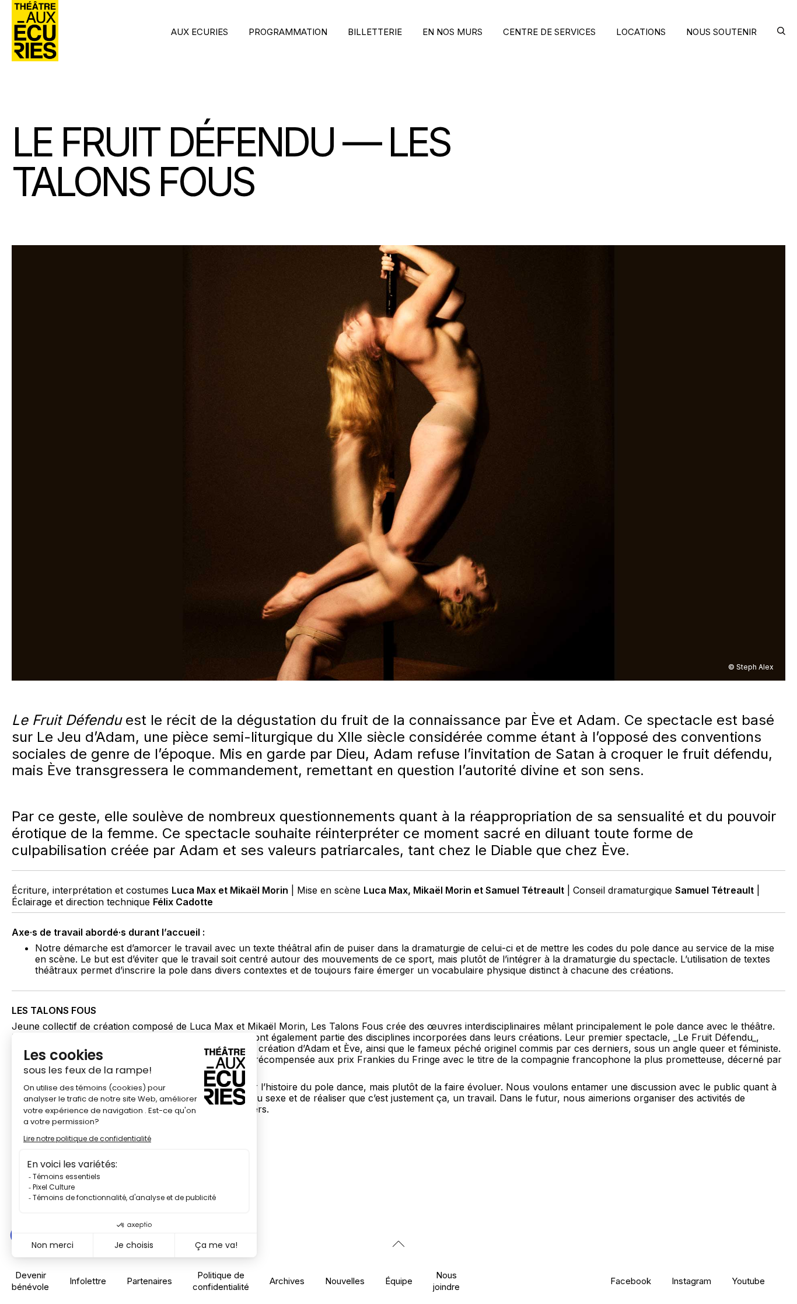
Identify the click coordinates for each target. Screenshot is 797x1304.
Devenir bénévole (30, 1281)
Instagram (691, 1280)
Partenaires (149, 1280)
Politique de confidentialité (221, 1281)
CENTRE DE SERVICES (549, 31)
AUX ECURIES (199, 31)
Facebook (630, 1280)
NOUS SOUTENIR (721, 31)
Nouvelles (345, 1280)
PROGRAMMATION (288, 31)
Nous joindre (446, 1281)
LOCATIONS (641, 31)
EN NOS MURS (452, 31)
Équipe (399, 1280)
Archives (287, 1280)
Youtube (748, 1280)
